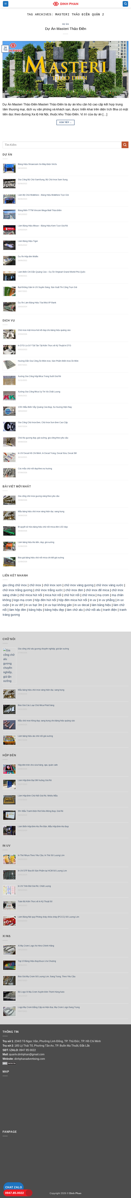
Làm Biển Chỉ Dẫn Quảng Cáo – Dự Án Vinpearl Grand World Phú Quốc (51, 272)
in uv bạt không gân (58, 605)
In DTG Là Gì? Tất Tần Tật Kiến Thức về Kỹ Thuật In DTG (44, 345)
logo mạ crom (22, 600)
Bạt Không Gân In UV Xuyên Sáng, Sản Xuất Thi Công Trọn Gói (47, 287)
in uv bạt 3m (33, 605)
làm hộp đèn (17, 609)
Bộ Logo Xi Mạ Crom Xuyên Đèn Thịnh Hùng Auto (41, 992)
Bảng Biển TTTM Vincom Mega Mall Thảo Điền (40, 210)
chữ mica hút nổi (30, 595)
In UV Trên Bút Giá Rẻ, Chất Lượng (34, 886)
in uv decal (81, 605)
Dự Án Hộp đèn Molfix (28, 256)
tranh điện (110, 609)
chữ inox (35, 585)
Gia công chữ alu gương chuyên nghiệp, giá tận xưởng (43, 649)
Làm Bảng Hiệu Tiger (28, 241)
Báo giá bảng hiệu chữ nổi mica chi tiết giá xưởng (41, 557)
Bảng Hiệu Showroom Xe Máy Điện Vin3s (37, 164)
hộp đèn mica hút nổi (73, 600)
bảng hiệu (35, 609)
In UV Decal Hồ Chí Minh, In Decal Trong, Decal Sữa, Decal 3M (47, 453)
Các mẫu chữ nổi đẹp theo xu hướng (35, 468)
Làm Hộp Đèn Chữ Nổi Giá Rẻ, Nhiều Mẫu (38, 796)
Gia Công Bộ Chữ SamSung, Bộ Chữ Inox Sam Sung (43, 179)
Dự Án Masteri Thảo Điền (65, 29)
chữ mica (88, 595)
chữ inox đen (74, 590)
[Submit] (125, 145)
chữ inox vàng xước (109, 585)
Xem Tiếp (65, 122)
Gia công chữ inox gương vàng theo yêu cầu (38, 496)
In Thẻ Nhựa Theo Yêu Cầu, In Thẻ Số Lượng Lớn (41, 855)
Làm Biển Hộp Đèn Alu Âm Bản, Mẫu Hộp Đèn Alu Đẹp (43, 826)
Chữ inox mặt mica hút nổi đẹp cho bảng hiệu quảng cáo (44, 330)
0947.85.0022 (14, 1193)
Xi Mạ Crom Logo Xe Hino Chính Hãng (36, 946)
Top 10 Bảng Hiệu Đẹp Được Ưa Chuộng (37, 961)
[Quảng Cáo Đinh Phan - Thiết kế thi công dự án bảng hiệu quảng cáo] (65, 3)
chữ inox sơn (53, 585)
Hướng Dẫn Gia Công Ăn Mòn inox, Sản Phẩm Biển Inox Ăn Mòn (48, 361)
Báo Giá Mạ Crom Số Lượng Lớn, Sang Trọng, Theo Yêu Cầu (46, 976)
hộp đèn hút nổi (45, 600)
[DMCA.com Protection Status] (9, 1063)
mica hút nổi (53, 595)
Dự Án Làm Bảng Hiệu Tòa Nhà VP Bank (37, 302)
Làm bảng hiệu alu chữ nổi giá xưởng (35, 736)
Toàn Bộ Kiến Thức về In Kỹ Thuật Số (35, 901)
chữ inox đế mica (97, 590)
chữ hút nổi (71, 595)
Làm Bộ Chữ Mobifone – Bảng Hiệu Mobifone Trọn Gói (43, 195)
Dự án (65, 24)
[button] (5, 4)
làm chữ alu (75, 609)
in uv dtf (17, 605)
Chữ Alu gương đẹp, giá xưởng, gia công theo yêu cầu (43, 438)
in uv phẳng (107, 600)
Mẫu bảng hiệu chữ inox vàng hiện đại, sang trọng (41, 511)
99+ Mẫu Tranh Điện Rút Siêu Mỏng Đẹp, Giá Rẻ (40, 811)
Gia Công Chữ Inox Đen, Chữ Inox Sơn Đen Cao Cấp (43, 422)
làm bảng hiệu (101, 605)
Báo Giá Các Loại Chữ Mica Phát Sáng (36, 705)
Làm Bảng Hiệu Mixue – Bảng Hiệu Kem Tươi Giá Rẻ (43, 226)
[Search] (125, 4)
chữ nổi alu (92, 609)
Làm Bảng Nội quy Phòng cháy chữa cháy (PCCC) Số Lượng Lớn (48, 917)
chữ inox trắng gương (17, 590)
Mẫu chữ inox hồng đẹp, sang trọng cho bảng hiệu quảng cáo (46, 720)
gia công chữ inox (15, 585)
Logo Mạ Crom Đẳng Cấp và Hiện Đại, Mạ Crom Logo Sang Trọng (49, 1007)
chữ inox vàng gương (78, 585)
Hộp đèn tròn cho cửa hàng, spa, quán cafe (38, 765)
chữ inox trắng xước (49, 590)
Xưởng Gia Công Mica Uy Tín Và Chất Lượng (39, 392)
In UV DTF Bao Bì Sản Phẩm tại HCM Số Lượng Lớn (42, 871)
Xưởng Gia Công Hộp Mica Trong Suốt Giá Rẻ (39, 376)
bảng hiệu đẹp (54, 609)
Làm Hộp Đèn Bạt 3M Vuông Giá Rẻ (35, 780)
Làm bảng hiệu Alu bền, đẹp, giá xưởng (36, 542)
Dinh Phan (75, 1193)
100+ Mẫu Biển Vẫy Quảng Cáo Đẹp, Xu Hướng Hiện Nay (45, 407)
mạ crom (103, 595)
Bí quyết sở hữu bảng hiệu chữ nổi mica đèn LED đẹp (43, 527)
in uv (93, 600)
